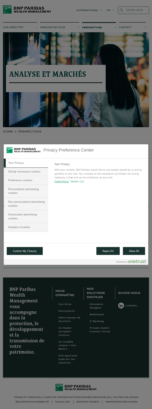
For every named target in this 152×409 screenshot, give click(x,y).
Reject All (108, 251)
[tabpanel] (99, 174)
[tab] (26, 163)
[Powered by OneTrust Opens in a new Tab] (131, 262)
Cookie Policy (61, 181)
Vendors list (77, 181)
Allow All (134, 251)
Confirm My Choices (25, 251)
